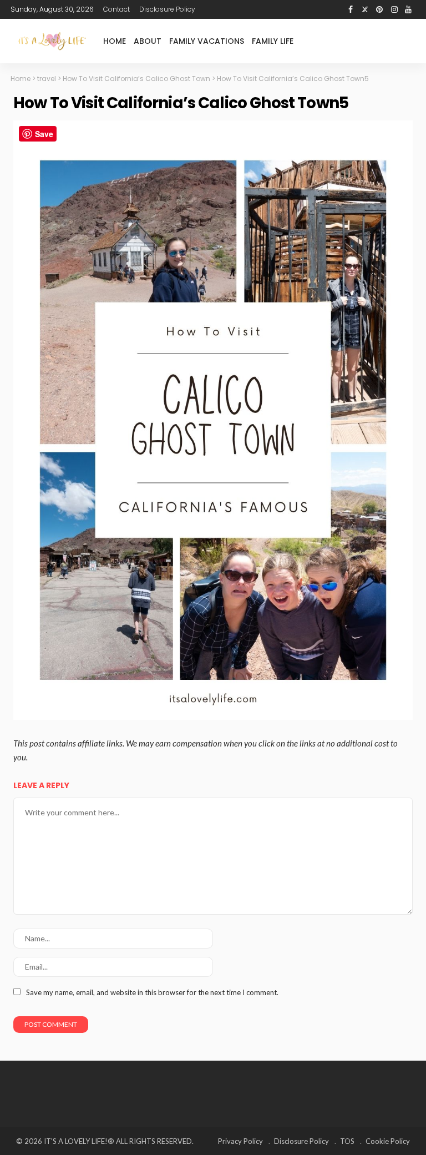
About (147, 41)
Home (114, 41)
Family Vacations (206, 41)
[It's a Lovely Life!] (52, 41)
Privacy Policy (240, 1141)
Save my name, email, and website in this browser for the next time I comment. (152, 992)
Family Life (272, 41)
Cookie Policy (388, 1141)
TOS (347, 1141)
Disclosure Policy (167, 9)
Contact (116, 9)
